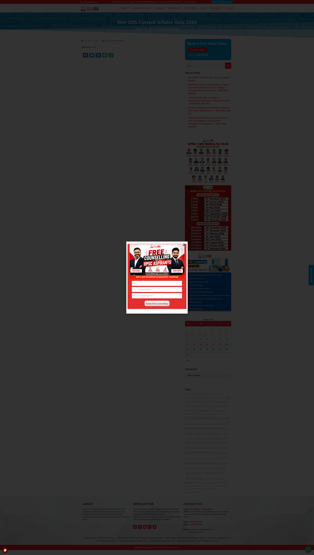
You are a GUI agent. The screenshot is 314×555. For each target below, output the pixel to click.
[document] (157, 277)
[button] (184, 245)
